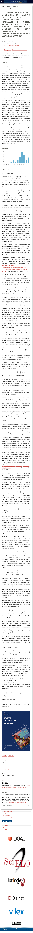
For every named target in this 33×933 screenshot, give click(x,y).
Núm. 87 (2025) (15, 6)
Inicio (3, 6)
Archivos (8, 6)
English (5, 827)
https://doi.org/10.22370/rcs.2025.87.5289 (15, 50)
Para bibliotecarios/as (8, 817)
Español (5, 829)
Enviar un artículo (7, 821)
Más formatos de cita (7, 805)
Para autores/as (6, 815)
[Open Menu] (1, 1)
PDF (5, 755)
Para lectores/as (6, 813)
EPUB (11, 755)
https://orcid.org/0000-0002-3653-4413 (10, 45)
